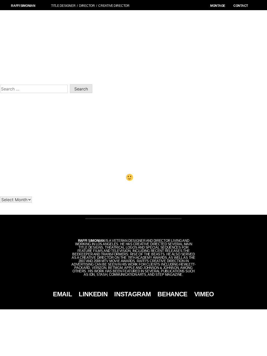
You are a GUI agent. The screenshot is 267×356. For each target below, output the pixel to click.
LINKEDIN (93, 294)
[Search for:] (35, 88)
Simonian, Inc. (125, 313)
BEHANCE (172, 294)
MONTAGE (217, 6)
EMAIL (62, 294)
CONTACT (240, 6)
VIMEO (204, 294)
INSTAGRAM (132, 294)
